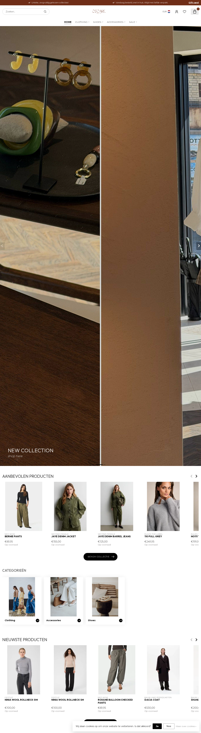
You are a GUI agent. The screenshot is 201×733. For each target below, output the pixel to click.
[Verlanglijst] (184, 11)
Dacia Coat (152, 700)
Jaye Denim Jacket (63, 536)
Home (67, 22)
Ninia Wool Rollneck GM (21, 700)
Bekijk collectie (98, 556)
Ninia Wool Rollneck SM (67, 700)
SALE (132, 22)
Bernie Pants (13, 536)
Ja (157, 726)
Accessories (115, 22)
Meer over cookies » (186, 726)
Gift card (194, 2)
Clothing (81, 22)
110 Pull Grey (153, 536)
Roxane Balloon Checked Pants (115, 701)
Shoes (97, 22)
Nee (168, 726)
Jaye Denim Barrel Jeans (114, 536)
